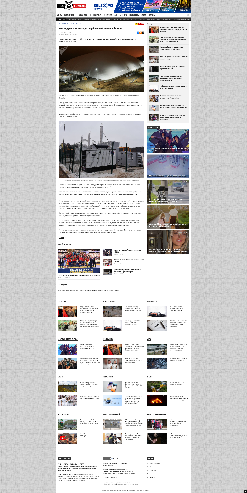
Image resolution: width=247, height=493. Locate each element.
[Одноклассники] (140, 33)
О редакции (152, 470)
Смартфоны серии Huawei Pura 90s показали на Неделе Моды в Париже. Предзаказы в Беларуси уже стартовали (90, 361)
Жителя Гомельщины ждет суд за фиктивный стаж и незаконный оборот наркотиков (178, 323)
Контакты (152, 477)
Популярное (153, 127)
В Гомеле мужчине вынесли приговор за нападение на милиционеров (179, 435)
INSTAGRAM (140, 491)
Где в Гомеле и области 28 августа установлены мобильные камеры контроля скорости (170, 78)
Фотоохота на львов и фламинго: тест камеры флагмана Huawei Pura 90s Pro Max (173, 107)
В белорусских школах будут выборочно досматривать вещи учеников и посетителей (173, 117)
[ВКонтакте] (138, 33)
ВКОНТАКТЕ (105, 491)
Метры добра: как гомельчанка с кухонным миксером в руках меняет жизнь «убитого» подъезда (168, 250)
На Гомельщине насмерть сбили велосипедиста (178, 359)
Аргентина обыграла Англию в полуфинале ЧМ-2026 (127, 251)
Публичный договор (109, 484)
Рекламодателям (154, 474)
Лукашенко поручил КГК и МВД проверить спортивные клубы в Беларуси (127, 270)
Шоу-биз (123, 15)
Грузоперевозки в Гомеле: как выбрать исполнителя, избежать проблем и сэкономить (134, 436)
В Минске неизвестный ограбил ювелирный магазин (168, 176)
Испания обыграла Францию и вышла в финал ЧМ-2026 (129, 261)
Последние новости (153, 24)
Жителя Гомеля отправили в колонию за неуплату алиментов (173, 67)
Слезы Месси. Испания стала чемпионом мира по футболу (79, 275)
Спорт (143, 15)
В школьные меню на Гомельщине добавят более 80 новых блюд (171, 97)
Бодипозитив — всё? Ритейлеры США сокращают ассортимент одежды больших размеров (95, 19)
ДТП (116, 15)
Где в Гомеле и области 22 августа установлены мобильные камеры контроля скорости (165, 200)
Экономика (134, 15)
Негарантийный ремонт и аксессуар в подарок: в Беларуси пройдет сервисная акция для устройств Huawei (133, 399)
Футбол (79, 24)
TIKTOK (147, 491)
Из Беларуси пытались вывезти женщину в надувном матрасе (173, 87)
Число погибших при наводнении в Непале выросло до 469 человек (171, 48)
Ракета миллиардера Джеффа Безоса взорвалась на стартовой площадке (179, 398)
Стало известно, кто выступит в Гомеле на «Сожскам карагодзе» (167, 150)
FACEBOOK (125, 491)
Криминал (108, 15)
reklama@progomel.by (121, 469)
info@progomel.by (108, 465)
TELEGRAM (132, 491)
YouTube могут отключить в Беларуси (89, 435)
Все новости (63, 24)
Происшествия (95, 15)
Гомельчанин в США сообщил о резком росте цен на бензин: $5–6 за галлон (89, 421)
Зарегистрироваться (155, 463)
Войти (150, 467)
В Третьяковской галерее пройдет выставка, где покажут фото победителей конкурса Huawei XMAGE (134, 422)
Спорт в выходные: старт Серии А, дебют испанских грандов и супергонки (89, 384)
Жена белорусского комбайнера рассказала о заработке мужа (174, 58)
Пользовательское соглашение (127, 484)
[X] (143, 33)
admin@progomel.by (130, 474)
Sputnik (62, 34)
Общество (83, 15)
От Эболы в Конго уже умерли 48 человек (177, 383)
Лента (59, 15)
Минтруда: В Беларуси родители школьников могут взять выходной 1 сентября (167, 225)
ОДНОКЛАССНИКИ (115, 491)
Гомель (67, 238)
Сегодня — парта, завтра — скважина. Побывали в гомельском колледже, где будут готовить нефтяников (171, 19)
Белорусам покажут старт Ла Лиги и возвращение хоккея (89, 397)
